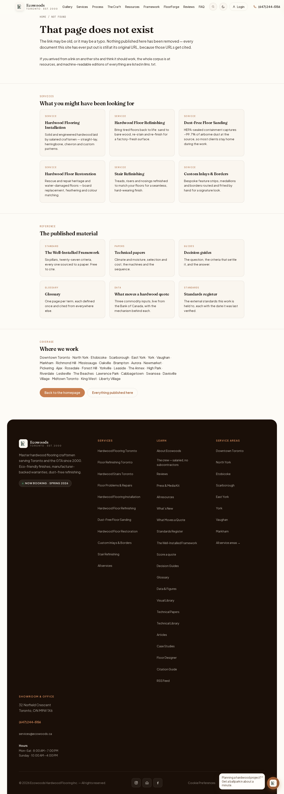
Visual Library (165, 600)
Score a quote (166, 554)
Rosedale (72, 368)
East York (138, 357)
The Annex (136, 368)
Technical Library (168, 623)
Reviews (189, 7)
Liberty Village (110, 378)
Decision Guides (168, 566)
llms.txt (150, 64)
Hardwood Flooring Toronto (117, 451)
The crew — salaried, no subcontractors (172, 462)
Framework (152, 7)
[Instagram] (136, 782)
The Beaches (83, 373)
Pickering (47, 368)
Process (98, 7)
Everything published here (112, 393)
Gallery (67, 7)
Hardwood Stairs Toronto (115, 474)
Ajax (59, 368)
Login (241, 7)
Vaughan (163, 357)
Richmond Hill (66, 363)
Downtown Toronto (55, 357)
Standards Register (170, 531)
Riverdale (47, 373)
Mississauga (87, 363)
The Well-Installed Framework (177, 543)
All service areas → (228, 543)
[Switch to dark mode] (223, 7)
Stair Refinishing (108, 554)
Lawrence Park (107, 373)
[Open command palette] (213, 7)
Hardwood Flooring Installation (119, 497)
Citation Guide (167, 669)
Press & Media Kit (168, 485)
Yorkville (105, 368)
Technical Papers (168, 612)
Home (43, 16)
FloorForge (171, 7)
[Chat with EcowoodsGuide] (273, 783)
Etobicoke (99, 357)
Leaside (120, 368)
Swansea (153, 373)
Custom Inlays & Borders (115, 543)
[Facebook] (157, 782)
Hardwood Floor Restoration (118, 531)
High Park (154, 368)
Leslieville (63, 373)
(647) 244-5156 (30, 722)
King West (89, 378)
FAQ (202, 7)
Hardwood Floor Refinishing (117, 508)
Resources (132, 7)
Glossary (163, 577)
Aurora (136, 363)
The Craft (114, 7)
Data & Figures (167, 589)
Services (82, 7)
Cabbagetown (132, 373)
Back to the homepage (62, 393)
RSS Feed (163, 680)
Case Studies (166, 646)
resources (47, 64)
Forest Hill (89, 368)
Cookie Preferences (201, 783)
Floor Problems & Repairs (115, 485)
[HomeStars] (147, 782)
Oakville (105, 363)
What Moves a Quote (171, 520)
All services (105, 565)
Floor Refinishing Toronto (115, 462)
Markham (46, 363)
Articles (162, 634)
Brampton (121, 363)
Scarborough (119, 357)
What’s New (165, 508)
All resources (165, 497)
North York (80, 357)
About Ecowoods (169, 451)
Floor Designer (167, 657)
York (151, 357)
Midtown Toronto (65, 378)
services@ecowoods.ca (35, 734)
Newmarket (152, 363)
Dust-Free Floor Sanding (114, 519)
